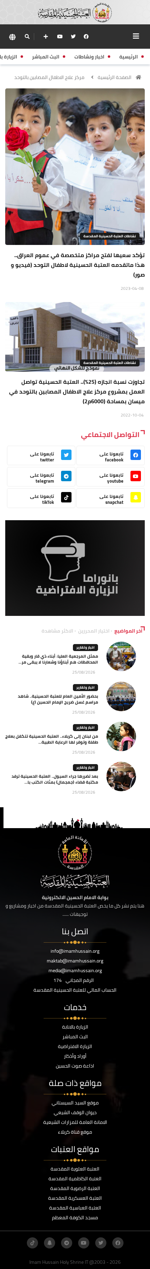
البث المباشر (75, 1036)
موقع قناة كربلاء (75, 1131)
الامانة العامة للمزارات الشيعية (75, 1122)
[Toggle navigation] (136, 36)
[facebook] (86, 36)
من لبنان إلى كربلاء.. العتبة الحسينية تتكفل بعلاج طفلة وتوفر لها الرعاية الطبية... (51, 739)
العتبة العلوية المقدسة (75, 1168)
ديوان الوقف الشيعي (75, 1112)
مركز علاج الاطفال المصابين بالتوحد (49, 77)
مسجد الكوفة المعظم (75, 1217)
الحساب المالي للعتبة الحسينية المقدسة (75, 989)
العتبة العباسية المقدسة (75, 1207)
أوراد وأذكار (75, 1056)
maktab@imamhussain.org (75, 960)
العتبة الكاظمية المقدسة (75, 1178)
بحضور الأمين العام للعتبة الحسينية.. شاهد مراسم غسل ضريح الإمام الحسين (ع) (58, 699)
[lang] (12, 36)
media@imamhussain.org (75, 970)
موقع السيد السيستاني (75, 1102)
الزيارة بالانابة (75, 1026)
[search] (27, 36)
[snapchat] (49, 1242)
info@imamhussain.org (75, 950)
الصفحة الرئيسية (115, 77)
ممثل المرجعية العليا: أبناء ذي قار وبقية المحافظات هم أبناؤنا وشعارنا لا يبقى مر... (58, 659)
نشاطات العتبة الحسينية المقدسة (109, 236)
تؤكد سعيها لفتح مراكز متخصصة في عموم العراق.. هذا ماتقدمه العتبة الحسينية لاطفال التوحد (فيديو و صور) (78, 265)
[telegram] (66, 1242)
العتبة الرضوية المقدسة (75, 1188)
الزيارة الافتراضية (75, 1046)
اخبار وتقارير (85, 647)
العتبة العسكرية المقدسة (75, 1198)
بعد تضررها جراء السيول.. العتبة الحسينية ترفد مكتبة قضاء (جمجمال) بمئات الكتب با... (55, 779)
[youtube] (60, 36)
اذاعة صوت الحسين (75, 1065)
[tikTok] (32, 1242)
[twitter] (73, 36)
